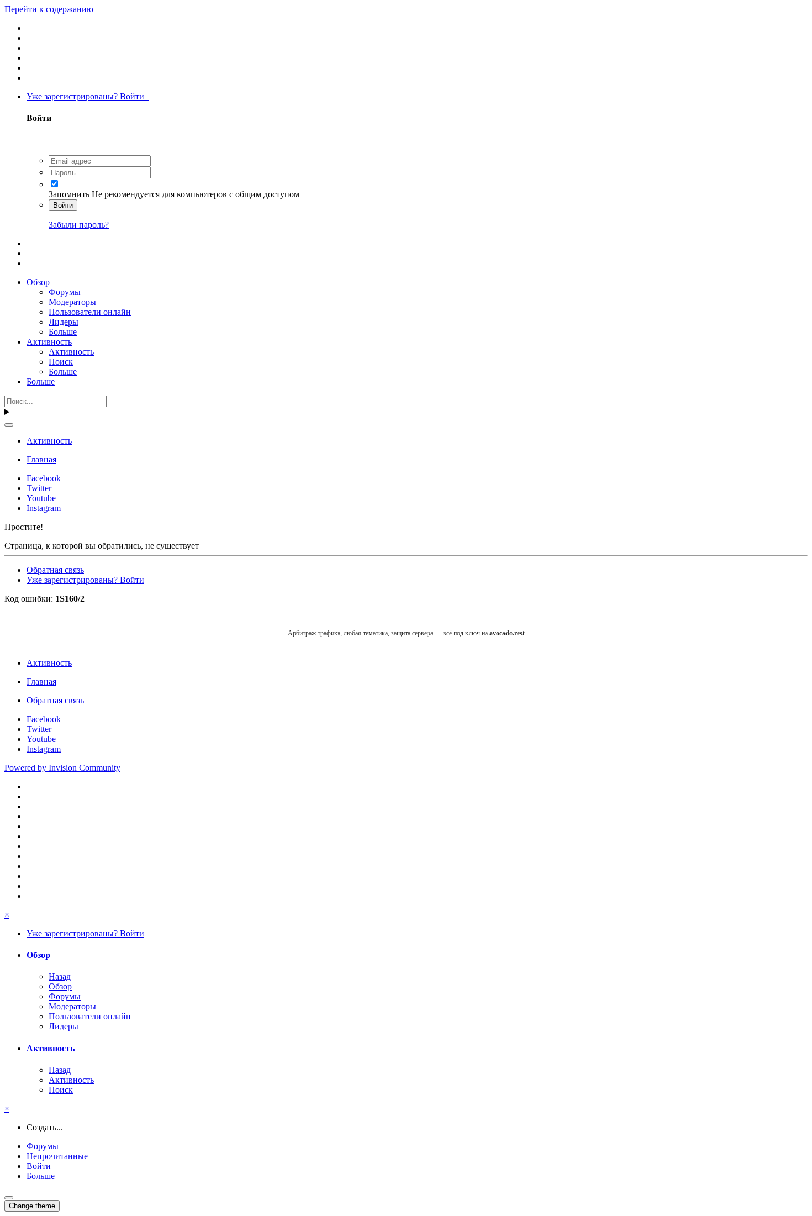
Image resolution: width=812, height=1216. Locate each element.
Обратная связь (55, 570)
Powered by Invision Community (62, 767)
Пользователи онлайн (90, 312)
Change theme (32, 1206)
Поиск (61, 361)
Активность (49, 341)
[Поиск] (8, 425)
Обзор (38, 282)
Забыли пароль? (79, 224)
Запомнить (69, 194)
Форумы (65, 292)
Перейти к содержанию (48, 9)
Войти (63, 205)
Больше (63, 331)
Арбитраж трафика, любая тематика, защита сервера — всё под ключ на (406, 633)
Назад (60, 976)
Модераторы (72, 302)
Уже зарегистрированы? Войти (88, 96)
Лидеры (63, 322)
